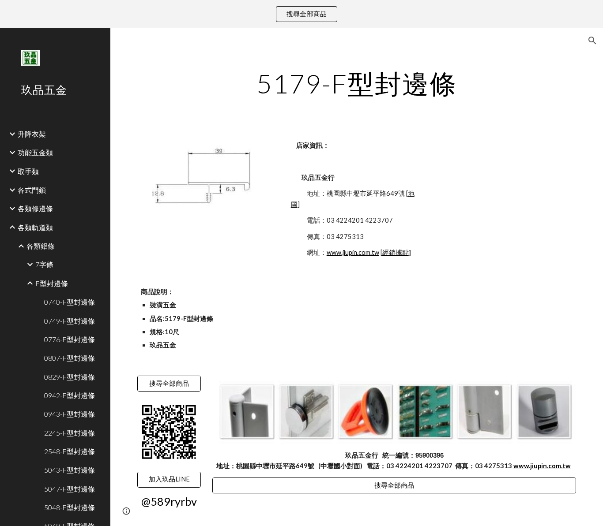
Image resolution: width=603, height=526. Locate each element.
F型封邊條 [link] (51, 283)
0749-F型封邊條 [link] (69, 321)
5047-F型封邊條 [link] (69, 489)
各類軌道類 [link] (35, 227)
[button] (592, 40)
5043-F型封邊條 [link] (69, 470)
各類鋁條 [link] (40, 246)
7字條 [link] (44, 264)
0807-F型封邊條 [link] (69, 358)
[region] (301, 14)
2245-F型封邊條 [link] (69, 433)
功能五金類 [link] (35, 152)
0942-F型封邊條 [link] (69, 395)
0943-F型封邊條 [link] (69, 414)
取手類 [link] (28, 171)
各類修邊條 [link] (35, 208)
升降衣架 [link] (32, 134)
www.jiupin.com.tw (353, 252)
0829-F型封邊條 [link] (69, 377)
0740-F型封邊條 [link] (69, 302)
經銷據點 (395, 252)
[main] (357, 83)
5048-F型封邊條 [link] (69, 507)
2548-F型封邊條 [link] (69, 451)
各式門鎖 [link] (32, 190)
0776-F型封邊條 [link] (69, 339)
